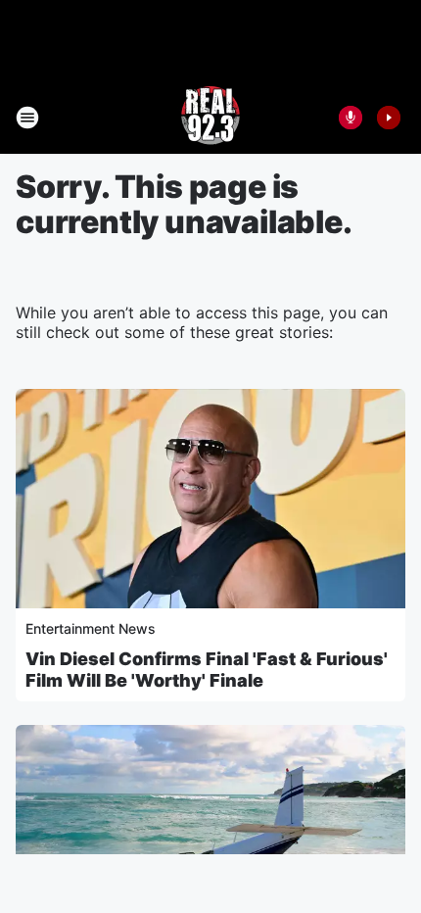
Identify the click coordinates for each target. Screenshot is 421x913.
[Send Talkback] (350, 117)
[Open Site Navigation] (27, 117)
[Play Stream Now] (388, 117)
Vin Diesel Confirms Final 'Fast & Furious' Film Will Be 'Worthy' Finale (206, 670)
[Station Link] (210, 117)
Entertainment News (90, 628)
